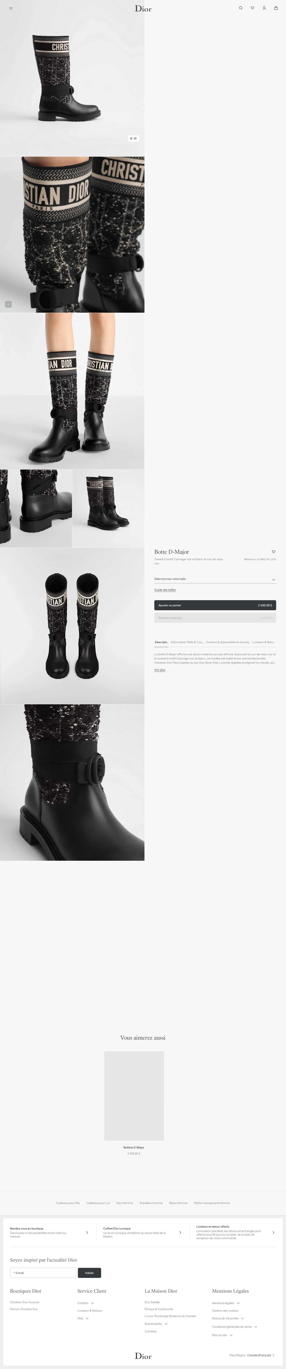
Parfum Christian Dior (24, 1309)
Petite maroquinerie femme (212, 1203)
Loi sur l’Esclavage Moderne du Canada (170, 1316)
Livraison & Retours (89, 1310)
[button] (72, 78)
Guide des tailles (165, 589)
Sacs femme (124, 1203)
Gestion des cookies (225, 1310)
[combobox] (215, 580)
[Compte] (264, 8)
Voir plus (159, 669)
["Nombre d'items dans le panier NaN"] (275, 8)
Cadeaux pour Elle (68, 1203)
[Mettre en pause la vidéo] (8, 304)
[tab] (161, 642)
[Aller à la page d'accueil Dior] (143, 8)
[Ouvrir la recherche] (240, 8)
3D (135, 138)
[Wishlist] (252, 8)
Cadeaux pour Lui (98, 1203)
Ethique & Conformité (159, 1309)
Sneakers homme (151, 1203)
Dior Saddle (152, 1302)
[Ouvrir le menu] (11, 8)
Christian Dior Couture (24, 1302)
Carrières (151, 1331)
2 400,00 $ (215, 605)
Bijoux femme (178, 1203)
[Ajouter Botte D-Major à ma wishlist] (273, 551)
